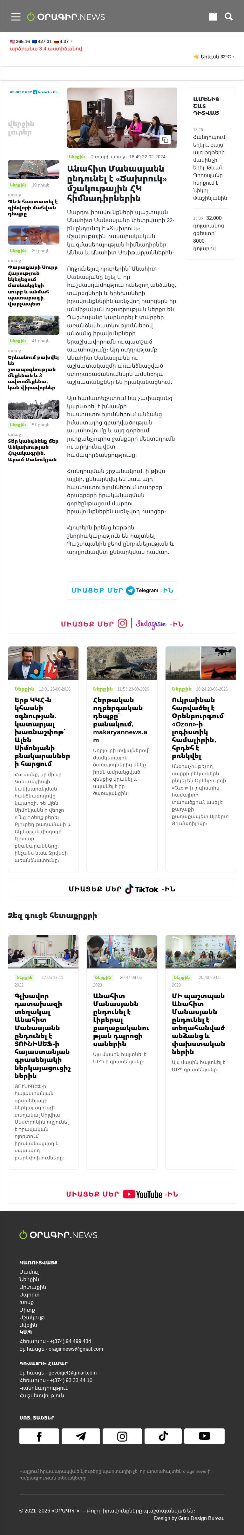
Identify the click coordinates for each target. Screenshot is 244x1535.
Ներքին (18, 185)
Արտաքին (32, 1287)
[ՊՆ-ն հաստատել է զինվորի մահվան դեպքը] (33, 169)
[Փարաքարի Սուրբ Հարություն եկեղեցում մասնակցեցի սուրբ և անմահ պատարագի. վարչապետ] (33, 235)
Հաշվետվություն (41, 1395)
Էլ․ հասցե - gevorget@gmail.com (58, 1372)
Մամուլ (28, 1272)
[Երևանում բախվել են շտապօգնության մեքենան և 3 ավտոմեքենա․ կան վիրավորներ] (33, 324)
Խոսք (26, 1302)
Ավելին (28, 1325)
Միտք (27, 1310)
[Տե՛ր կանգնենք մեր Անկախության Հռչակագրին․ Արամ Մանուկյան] (33, 408)
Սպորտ (29, 1294)
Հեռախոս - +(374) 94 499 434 (55, 1341)
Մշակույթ (32, 1317)
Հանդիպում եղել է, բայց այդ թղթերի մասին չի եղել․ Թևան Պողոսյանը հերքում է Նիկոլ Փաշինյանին (210, 167)
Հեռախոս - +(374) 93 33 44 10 (55, 1380)
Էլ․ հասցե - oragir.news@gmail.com (61, 1349)
